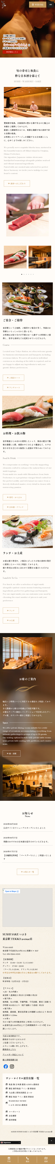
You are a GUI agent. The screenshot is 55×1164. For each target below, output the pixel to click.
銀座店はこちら (9, 1049)
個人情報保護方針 (10, 1059)
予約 (9, 1161)
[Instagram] (12, 1066)
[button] (50, 4)
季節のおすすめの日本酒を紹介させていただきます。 (26, 841)
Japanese (7, 1142)
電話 (27, 1161)
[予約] (9, 1158)
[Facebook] (6, 1066)
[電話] (27, 1158)
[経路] (46, 1158)
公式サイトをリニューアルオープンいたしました (24, 827)
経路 (46, 1161)
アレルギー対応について (13, 1054)
